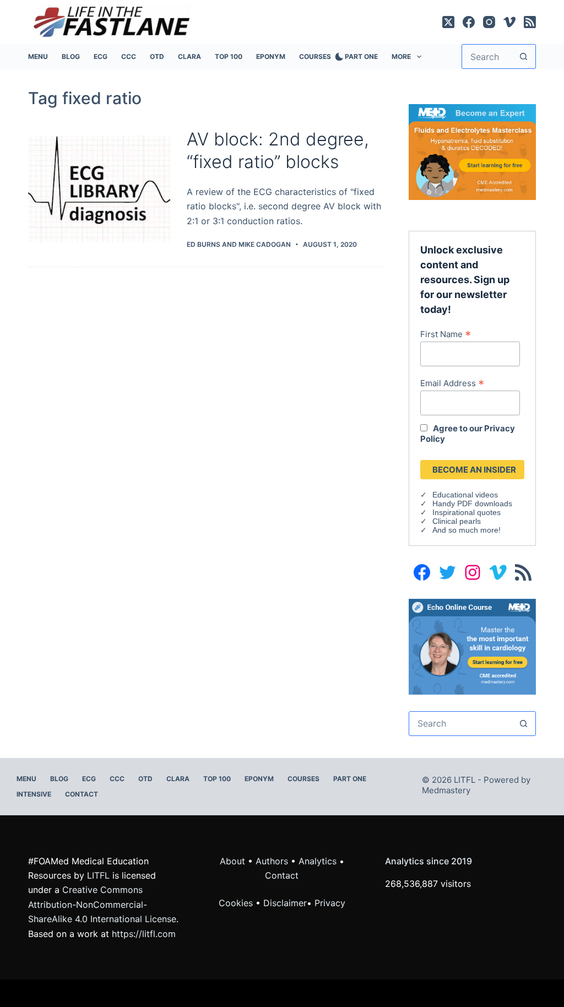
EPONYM (270, 56)
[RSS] (530, 22)
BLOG (71, 56)
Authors (272, 861)
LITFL (98, 875)
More (401, 56)
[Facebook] (469, 22)
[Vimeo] (509, 22)
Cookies (237, 902)
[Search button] (523, 56)
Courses (315, 56)
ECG (100, 56)
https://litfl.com (144, 933)
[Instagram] (489, 22)
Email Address (452, 383)
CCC (128, 56)
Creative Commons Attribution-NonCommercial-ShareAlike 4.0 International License (102, 904)
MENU (38, 56)
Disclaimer (285, 902)
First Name (445, 334)
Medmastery (446, 790)
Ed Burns (203, 244)
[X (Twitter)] (448, 22)
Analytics (318, 861)
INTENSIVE (34, 794)
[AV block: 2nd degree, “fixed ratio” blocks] (99, 189)
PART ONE (361, 56)
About (232, 861)
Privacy (329, 902)
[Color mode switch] (337, 56)
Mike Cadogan (264, 244)
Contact (81, 794)
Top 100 (228, 56)
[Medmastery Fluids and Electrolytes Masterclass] (472, 150)
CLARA (189, 56)
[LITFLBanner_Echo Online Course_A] (472, 646)
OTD (157, 56)
